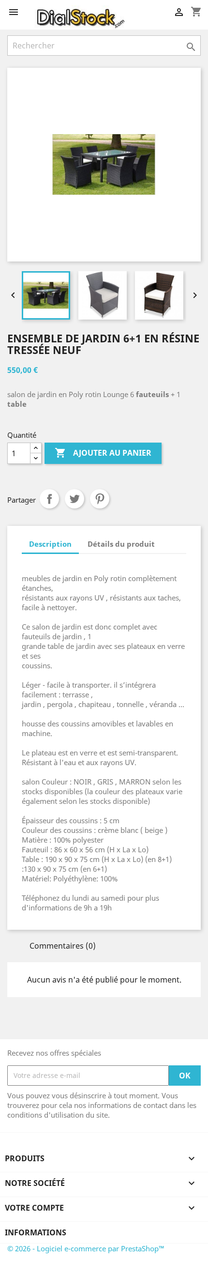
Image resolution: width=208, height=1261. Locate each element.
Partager (49, 498)
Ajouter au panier (103, 453)
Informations (35, 1232)
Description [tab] (50, 544)
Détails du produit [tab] (121, 544)
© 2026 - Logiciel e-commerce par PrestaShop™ (85, 1248)
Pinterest (99, 498)
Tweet (74, 498)
